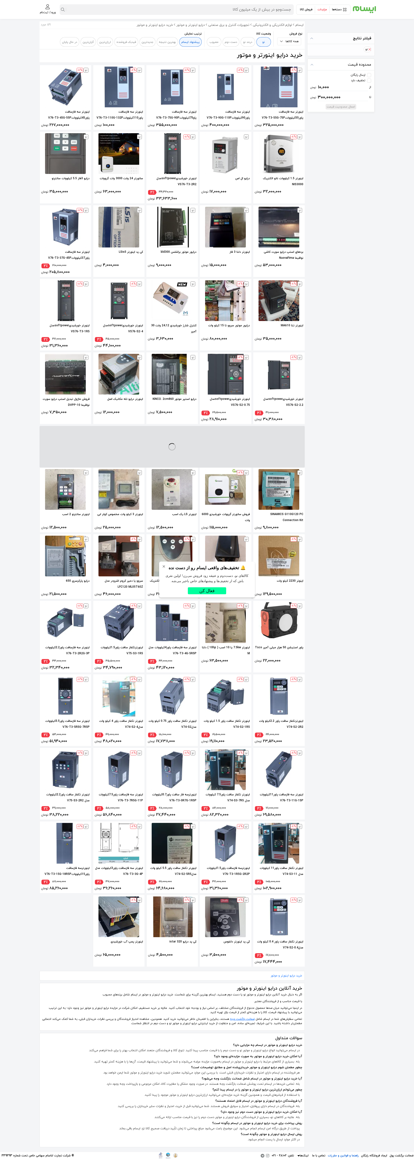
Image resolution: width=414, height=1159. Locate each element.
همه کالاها (292, 41)
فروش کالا (306, 9)
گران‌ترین (88, 42)
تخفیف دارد (358, 80)
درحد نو (247, 42)
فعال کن (207, 590)
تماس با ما (318, 1156)
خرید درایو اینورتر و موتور (286, 976)
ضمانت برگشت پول (402, 1156)
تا (340, 97)
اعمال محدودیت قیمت (341, 107)
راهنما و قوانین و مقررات (343, 1156)
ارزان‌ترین (105, 42)
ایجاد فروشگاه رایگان (374, 1156)
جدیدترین (147, 42)
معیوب (213, 42)
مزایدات (322, 9)
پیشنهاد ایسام (190, 42)
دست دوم (231, 42)
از (340, 87)
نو (263, 42)
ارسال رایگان (358, 75)
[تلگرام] (262, 1156)
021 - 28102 (279, 1156)
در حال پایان (69, 42)
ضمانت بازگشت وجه (242, 1019)
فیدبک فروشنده (126, 42)
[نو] (369, 49)
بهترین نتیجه (167, 42)
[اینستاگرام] (267, 1156)
